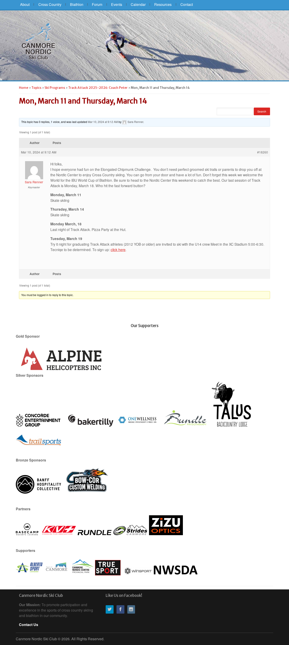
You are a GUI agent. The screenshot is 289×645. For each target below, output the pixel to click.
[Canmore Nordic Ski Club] (38, 41)
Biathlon (76, 4)
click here (118, 249)
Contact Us (28, 624)
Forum (97, 4)
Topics (36, 88)
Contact (186, 4)
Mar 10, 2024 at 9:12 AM (103, 122)
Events (116, 4)
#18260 (262, 152)
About (25, 4)
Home (23, 88)
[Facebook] (121, 609)
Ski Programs (54, 88)
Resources (163, 4)
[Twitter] (111, 609)
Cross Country (49, 4)
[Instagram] (132, 609)
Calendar (138, 4)
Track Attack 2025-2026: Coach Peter (98, 88)
